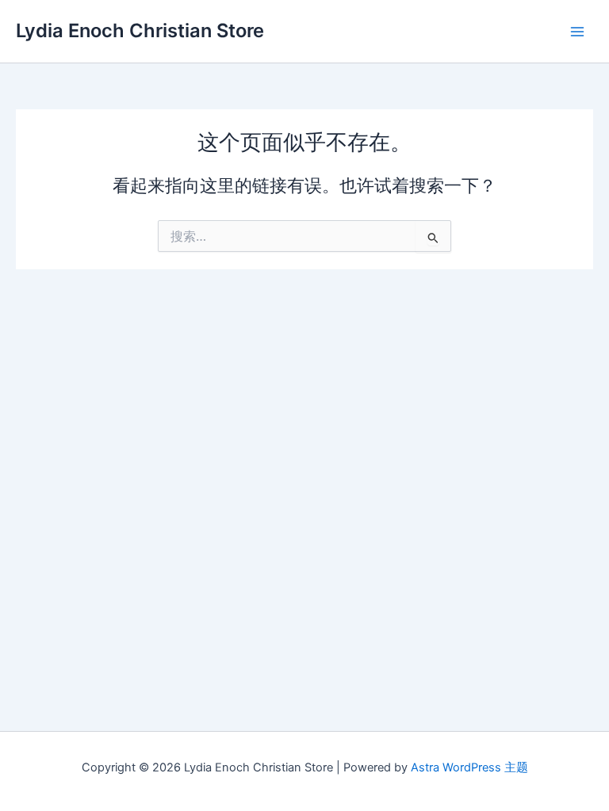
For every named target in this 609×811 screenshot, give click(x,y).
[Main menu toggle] (577, 31)
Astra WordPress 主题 (469, 767)
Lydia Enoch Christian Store (140, 30)
